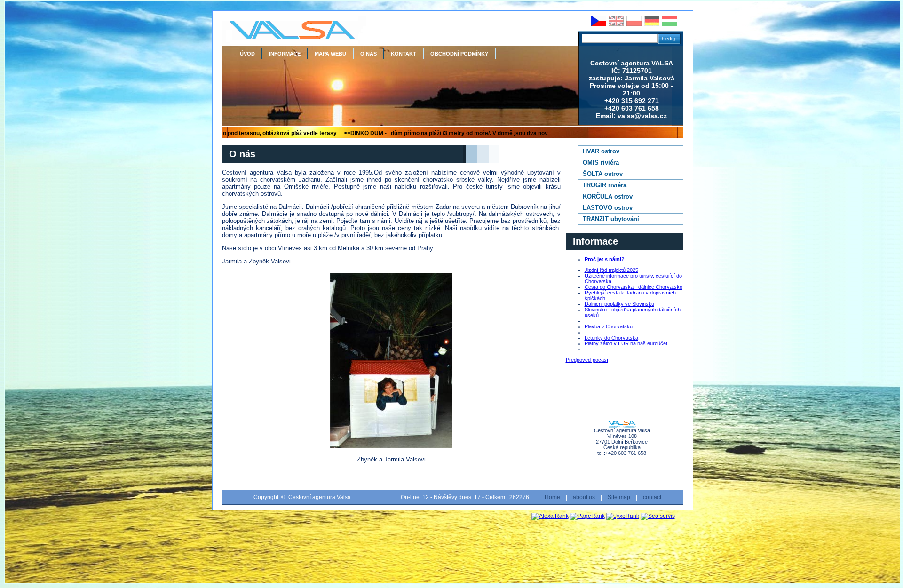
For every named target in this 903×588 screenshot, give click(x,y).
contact (652, 497)
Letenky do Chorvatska (611, 338)
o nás (368, 53)
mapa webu (330, 53)
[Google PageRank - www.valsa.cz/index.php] (587, 516)
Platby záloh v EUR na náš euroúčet (626, 343)
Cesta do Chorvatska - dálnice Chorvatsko (633, 287)
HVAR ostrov (601, 151)
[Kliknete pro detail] (391, 360)
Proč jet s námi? (605, 259)
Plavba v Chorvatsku (609, 326)
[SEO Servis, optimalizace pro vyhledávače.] (658, 516)
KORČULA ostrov (608, 196)
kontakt (403, 53)
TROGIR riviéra (604, 185)
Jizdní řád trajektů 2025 (611, 270)
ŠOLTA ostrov (603, 173)
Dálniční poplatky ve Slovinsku (619, 304)
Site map (619, 497)
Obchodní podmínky (459, 53)
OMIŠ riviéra (601, 162)
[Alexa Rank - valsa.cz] (550, 516)
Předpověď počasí (587, 360)
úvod (247, 53)
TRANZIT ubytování (611, 218)
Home (552, 497)
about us (584, 497)
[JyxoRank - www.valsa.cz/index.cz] (622, 516)
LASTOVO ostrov (608, 207)
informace (285, 53)
